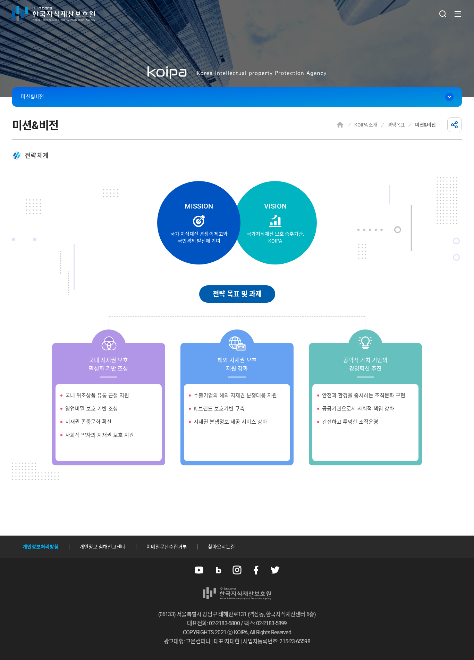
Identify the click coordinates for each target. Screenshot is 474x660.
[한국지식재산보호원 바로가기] (53, 14)
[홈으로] (340, 125)
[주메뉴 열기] (458, 14)
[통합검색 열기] (443, 14)
